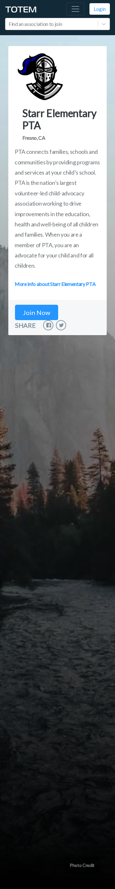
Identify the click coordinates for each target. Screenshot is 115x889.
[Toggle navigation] (75, 9)
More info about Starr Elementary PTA (55, 284)
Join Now (36, 312)
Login (100, 9)
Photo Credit (82, 865)
